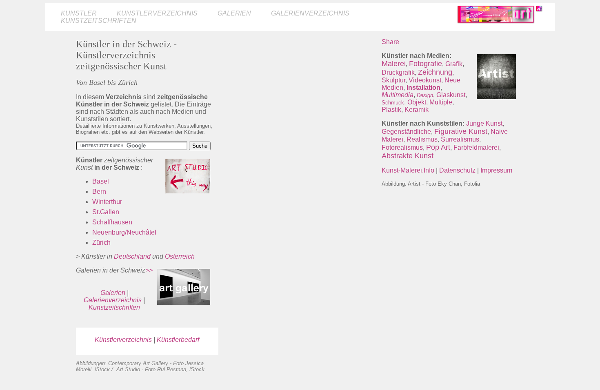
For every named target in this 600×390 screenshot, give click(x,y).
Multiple (440, 102)
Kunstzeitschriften (98, 20)
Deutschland (132, 256)
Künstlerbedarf (178, 339)
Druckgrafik (398, 72)
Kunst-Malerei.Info (408, 170)
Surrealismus (460, 139)
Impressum (496, 170)
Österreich (180, 256)
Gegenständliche (406, 131)
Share (390, 41)
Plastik (391, 109)
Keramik (416, 109)
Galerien (234, 13)
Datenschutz (457, 170)
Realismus (422, 139)
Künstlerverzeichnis (157, 13)
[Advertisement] (300, 95)
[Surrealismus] (425, 147)
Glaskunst (450, 94)
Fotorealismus (402, 147)
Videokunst (425, 80)
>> (149, 270)
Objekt (416, 102)
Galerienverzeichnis (310, 13)
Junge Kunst (484, 123)
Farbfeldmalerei (476, 147)
